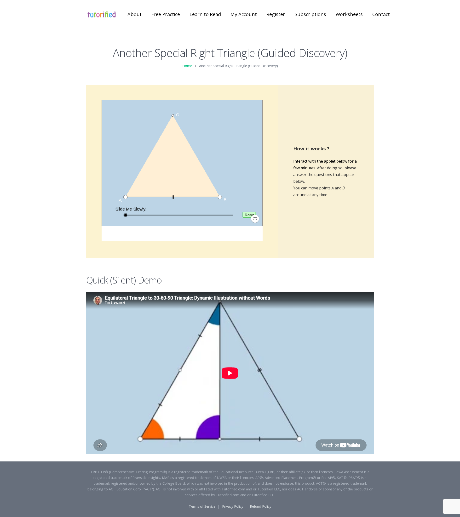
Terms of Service (202, 506)
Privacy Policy (232, 506)
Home (187, 65)
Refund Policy (260, 506)
